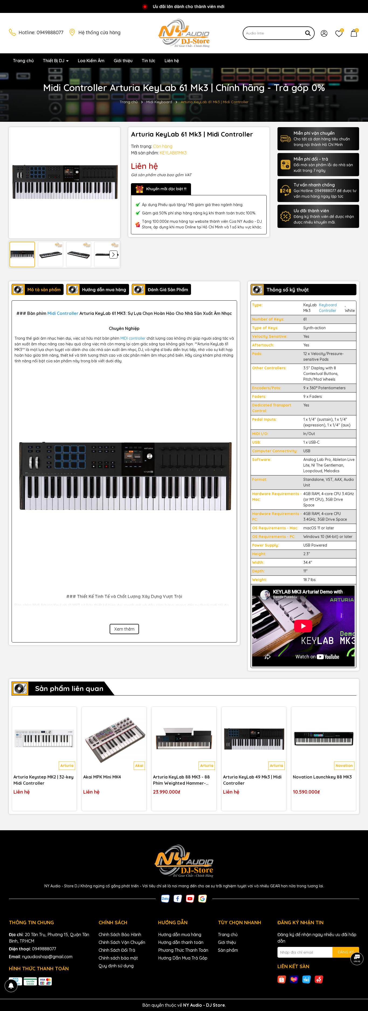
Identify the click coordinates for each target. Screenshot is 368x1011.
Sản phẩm (228, 950)
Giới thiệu (123, 60)
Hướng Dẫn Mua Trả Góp (182, 958)
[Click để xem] (64, 183)
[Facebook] (177, 898)
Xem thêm (124, 629)
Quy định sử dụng (116, 965)
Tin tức (148, 60)
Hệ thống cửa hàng (99, 32)
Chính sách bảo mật (118, 958)
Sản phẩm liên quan (69, 688)
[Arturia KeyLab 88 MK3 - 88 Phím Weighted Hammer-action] (184, 739)
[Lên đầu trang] (357, 978)
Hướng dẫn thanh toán (180, 942)
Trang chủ (23, 60)
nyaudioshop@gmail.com (47, 956)
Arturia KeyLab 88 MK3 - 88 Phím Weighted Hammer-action (181, 780)
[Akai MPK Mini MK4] (114, 739)
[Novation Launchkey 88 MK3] (323, 739)
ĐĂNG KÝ (346, 952)
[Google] (202, 898)
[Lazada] (294, 979)
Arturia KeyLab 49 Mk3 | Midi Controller (252, 780)
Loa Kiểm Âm (91, 60)
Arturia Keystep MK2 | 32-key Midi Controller (43, 780)
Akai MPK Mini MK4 (102, 777)
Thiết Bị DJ (54, 60)
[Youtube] (190, 898)
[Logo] (184, 32)
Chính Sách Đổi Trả (117, 950)
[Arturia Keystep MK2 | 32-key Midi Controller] (44, 739)
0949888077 (50, 32)
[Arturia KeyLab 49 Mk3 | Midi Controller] (254, 739)
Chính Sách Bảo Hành (120, 934)
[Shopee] (281, 979)
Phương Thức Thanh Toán (183, 950)
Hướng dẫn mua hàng (179, 934)
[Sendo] (319, 979)
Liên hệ (172, 60)
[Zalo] (165, 898)
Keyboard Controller (328, 308)
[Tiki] (306, 979)
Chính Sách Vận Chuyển (122, 942)
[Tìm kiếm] (308, 33)
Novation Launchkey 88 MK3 (322, 777)
